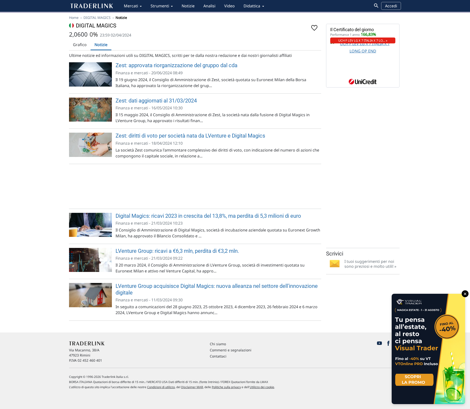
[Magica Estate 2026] (428, 349)
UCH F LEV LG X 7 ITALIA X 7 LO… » (363, 40)
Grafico (80, 44)
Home (74, 17)
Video (229, 6)
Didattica (252, 6)
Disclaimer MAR (192, 387)
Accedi (391, 6)
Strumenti (160, 6)
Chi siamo (218, 344)
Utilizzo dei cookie (262, 387)
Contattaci (218, 356)
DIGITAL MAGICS (97, 17)
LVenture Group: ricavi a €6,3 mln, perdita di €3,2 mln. (177, 251)
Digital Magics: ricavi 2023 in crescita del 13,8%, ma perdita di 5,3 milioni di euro (208, 216)
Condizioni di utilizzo (161, 387)
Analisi (209, 6)
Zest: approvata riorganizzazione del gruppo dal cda (176, 65)
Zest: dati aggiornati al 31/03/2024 (156, 101)
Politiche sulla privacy (226, 387)
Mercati (131, 6)
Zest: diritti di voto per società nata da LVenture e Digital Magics (190, 136)
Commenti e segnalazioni (230, 350)
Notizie (188, 6)
